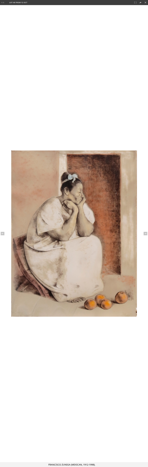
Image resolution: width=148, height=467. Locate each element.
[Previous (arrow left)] (4, 233)
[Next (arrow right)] (144, 233)
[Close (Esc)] (145, 2)
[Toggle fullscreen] (135, 2)
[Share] (140, 2)
